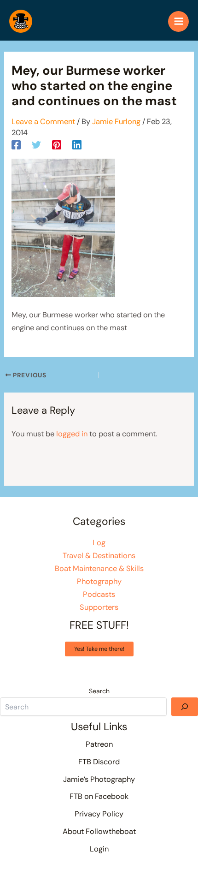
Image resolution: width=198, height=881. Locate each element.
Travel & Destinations (99, 555)
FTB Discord (99, 762)
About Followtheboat (99, 831)
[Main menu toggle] (178, 21)
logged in (71, 434)
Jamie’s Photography (99, 779)
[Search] (184, 706)
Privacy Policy (99, 814)
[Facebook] (16, 145)
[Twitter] (36, 145)
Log (99, 543)
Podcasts (99, 594)
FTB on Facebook (99, 796)
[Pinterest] (56, 145)
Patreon (99, 744)
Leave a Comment (43, 121)
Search (99, 691)
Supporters (99, 607)
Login (99, 849)
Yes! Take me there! (99, 649)
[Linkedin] (77, 145)
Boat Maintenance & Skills (99, 568)
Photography (99, 581)
